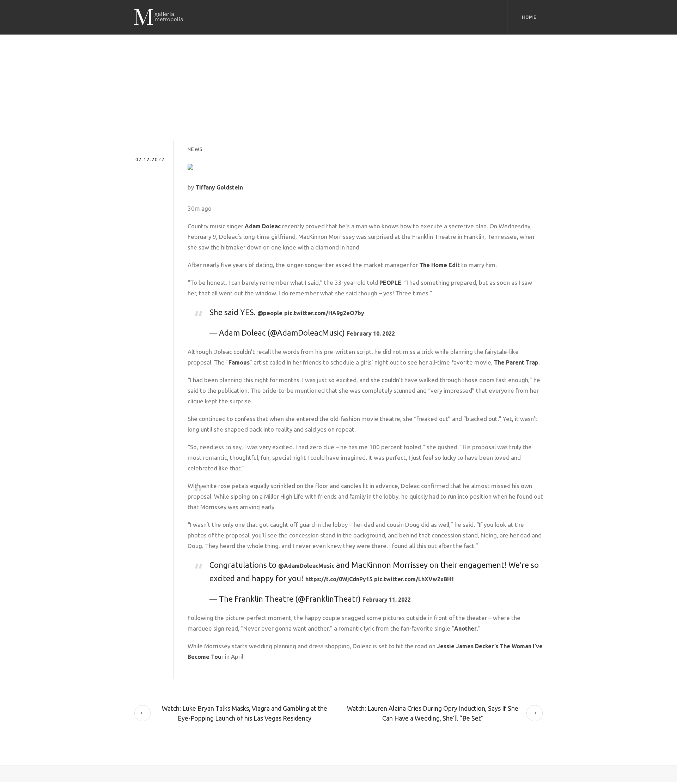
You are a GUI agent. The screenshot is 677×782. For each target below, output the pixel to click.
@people (269, 313)
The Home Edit (439, 265)
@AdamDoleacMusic (306, 566)
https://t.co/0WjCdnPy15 (338, 579)
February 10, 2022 (371, 333)
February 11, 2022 (386, 599)
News (195, 149)
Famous (239, 362)
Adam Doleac (263, 226)
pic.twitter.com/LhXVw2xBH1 (414, 579)
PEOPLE (390, 282)
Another (465, 628)
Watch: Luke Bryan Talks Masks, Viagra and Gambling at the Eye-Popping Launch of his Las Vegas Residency (244, 713)
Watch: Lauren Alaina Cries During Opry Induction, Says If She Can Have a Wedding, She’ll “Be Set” (432, 713)
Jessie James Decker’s (466, 646)
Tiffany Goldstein (219, 187)
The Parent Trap (516, 362)
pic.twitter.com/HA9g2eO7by (324, 313)
